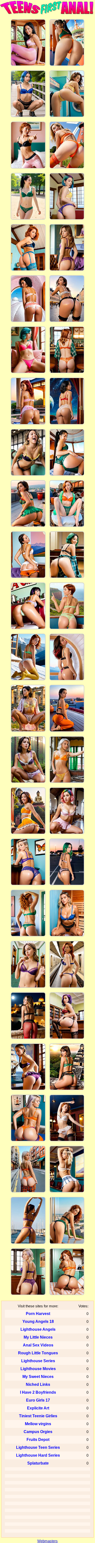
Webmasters (47, 1541)
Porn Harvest (38, 1314)
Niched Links (38, 1384)
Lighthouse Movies (38, 1369)
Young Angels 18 (38, 1321)
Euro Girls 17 (38, 1400)
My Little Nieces (38, 1337)
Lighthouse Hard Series (38, 1455)
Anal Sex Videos (38, 1345)
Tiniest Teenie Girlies (38, 1416)
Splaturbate (38, 1463)
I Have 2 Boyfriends (38, 1392)
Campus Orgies (38, 1432)
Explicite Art (38, 1408)
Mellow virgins (38, 1424)
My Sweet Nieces (38, 1377)
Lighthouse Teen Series (38, 1447)
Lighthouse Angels (38, 1329)
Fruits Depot (38, 1439)
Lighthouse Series (38, 1361)
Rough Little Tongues (38, 1353)
